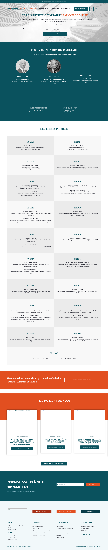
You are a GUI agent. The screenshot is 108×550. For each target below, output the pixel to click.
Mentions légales (85, 528)
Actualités (55, 9)
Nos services (43, 9)
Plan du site (83, 530)
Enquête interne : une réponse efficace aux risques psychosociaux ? (56, 441)
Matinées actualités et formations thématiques (65, 529)
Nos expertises (60, 526)
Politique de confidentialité (87, 526)
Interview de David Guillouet (55, 447)
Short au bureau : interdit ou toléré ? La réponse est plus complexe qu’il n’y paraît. (89, 441)
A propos (33, 9)
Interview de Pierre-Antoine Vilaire (22, 449)
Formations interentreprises (64, 533)
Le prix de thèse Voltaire (38, 535)
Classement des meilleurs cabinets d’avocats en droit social (41, 532)
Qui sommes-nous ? (37, 526)
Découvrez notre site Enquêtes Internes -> (54, 1)
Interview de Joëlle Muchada (89, 447)
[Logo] (16, 9)
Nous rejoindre (66, 9)
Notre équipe (35, 528)
